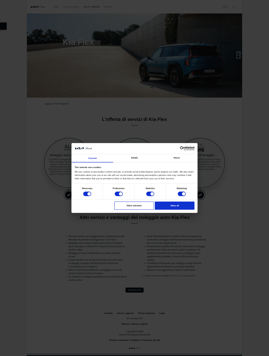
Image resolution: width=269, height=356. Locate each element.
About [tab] (176, 158)
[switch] (119, 194)
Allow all (174, 205)
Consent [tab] (92, 158)
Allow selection (134, 205)
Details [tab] (134, 158)
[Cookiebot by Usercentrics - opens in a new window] (182, 148)
